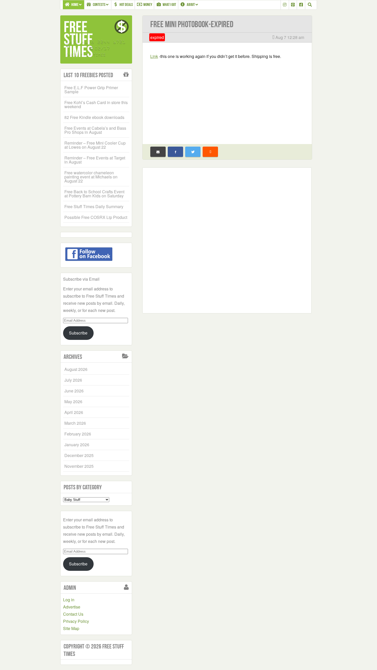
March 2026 (75, 423)
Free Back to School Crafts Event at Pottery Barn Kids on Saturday (94, 194)
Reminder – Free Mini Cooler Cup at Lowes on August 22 (95, 145)
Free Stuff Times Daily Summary (93, 206)
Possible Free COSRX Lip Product (95, 217)
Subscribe (78, 333)
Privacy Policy (76, 621)
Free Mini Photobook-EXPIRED (191, 24)
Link (154, 56)
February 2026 (77, 434)
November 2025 (79, 466)
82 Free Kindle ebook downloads (94, 117)
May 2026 (73, 401)
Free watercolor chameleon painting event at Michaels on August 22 (90, 177)
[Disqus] (227, 239)
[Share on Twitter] (193, 152)
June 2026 (74, 391)
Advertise (71, 607)
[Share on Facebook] (175, 152)
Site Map (71, 628)
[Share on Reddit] (210, 152)
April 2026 (73, 412)
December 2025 (79, 455)
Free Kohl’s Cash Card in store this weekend (96, 104)
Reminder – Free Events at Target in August (94, 160)
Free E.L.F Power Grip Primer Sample (91, 90)
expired (157, 37)
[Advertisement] (227, 98)
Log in (68, 600)
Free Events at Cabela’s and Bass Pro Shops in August (95, 130)
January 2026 (76, 445)
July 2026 (73, 380)
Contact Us (73, 614)
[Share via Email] (158, 152)
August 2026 (75, 369)
